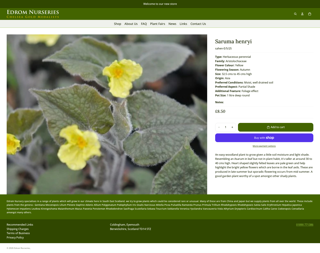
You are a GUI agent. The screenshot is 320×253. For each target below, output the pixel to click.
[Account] (302, 14)
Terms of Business (18, 233)
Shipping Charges (18, 229)
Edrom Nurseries (22, 248)
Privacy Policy (15, 237)
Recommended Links (20, 224)
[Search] (295, 14)
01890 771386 (304, 224)
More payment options (264, 145)
